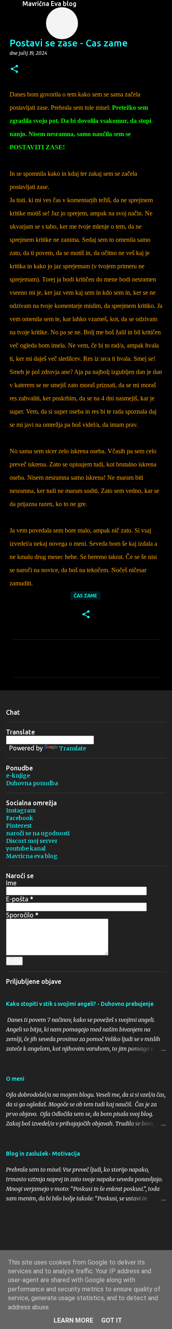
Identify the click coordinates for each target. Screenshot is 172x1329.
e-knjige (18, 775)
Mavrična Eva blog (49, 3)
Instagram (21, 810)
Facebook (19, 818)
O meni (15, 1079)
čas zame (85, 595)
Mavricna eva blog (32, 856)
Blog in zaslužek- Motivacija (43, 1153)
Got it (111, 1320)
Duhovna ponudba (32, 783)
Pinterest (19, 825)
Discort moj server (32, 840)
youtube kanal (26, 848)
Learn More (73, 1320)
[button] (14, 69)
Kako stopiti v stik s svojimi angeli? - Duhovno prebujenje (80, 1004)
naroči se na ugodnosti (38, 833)
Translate (72, 748)
